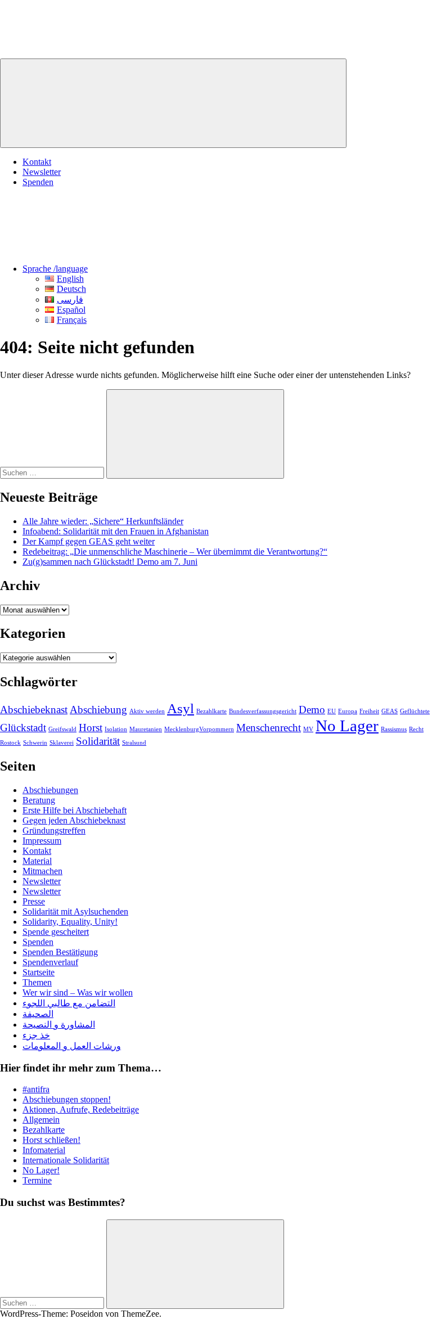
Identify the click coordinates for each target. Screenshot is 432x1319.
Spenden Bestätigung (60, 952)
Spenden (37, 182)
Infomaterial (43, 1150)
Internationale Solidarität (65, 1160)
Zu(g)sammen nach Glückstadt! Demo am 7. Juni (109, 561)
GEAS (389, 711)
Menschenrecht (268, 727)
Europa (347, 711)
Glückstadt (23, 727)
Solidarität (98, 741)
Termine (37, 1180)
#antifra (36, 1089)
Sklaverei (62, 743)
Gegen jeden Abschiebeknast (73, 820)
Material (37, 861)
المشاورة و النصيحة (58, 1024)
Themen (37, 982)
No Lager (347, 726)
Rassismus (394, 729)
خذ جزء (36, 1035)
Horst (90, 727)
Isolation (116, 729)
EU (331, 711)
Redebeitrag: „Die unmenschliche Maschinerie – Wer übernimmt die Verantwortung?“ (174, 551)
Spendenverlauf (50, 962)
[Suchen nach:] (53, 472)
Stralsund (134, 743)
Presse (33, 901)
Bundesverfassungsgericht (262, 711)
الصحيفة (37, 1014)
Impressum (41, 840)
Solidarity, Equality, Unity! (70, 921)
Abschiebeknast (34, 709)
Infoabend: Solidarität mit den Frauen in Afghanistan (115, 531)
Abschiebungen (50, 790)
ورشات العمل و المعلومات (71, 1046)
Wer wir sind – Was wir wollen (77, 992)
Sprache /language (55, 268)
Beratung (38, 800)
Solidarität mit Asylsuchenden (75, 911)
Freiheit (369, 711)
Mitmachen (42, 871)
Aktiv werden (147, 711)
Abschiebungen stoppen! (66, 1099)
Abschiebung (98, 709)
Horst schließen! (51, 1140)
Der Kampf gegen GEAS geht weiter (88, 541)
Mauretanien (145, 729)
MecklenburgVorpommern (199, 729)
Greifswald (62, 729)
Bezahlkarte (211, 711)
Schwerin (35, 743)
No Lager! (41, 1170)
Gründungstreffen (54, 830)
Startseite (38, 972)
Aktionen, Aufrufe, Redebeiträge (80, 1109)
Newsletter (41, 172)
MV (308, 729)
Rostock (10, 743)
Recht (416, 729)
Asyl (180, 708)
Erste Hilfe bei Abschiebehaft (74, 810)
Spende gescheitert (55, 932)
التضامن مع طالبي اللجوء (68, 1003)
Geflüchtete (415, 711)
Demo (312, 709)
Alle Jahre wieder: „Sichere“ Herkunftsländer (102, 521)
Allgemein (41, 1119)
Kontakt (36, 161)
